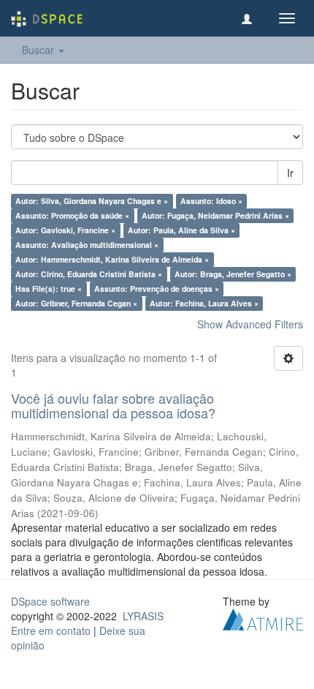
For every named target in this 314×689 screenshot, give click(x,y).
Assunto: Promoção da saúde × (72, 215)
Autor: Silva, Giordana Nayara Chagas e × (91, 200)
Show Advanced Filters (250, 324)
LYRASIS (143, 616)
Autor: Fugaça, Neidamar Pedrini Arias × (215, 215)
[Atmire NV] (263, 617)
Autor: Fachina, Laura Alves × (204, 303)
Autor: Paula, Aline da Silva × (181, 230)
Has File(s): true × (48, 288)
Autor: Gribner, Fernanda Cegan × (76, 303)
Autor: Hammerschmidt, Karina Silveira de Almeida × (112, 259)
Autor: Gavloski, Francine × (65, 230)
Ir (290, 172)
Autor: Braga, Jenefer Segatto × (233, 273)
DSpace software (50, 601)
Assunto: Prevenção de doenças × (156, 288)
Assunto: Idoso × (211, 200)
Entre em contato (51, 630)
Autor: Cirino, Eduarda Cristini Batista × (88, 273)
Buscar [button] (39, 49)
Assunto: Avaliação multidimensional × (86, 244)
